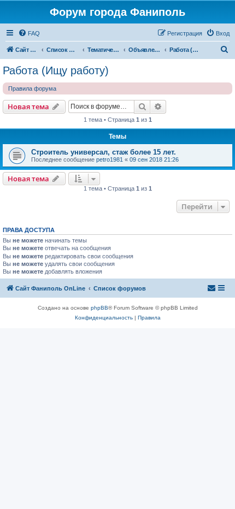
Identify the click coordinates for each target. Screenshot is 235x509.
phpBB (99, 308)
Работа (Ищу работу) (56, 70)
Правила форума (32, 88)
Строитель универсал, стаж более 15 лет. (103, 152)
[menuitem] (29, 33)
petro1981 (109, 159)
